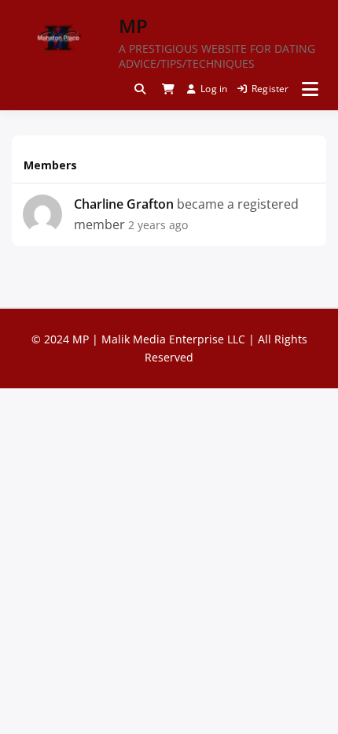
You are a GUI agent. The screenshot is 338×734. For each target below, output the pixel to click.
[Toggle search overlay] (139, 89)
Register (270, 88)
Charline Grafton (124, 204)
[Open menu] (310, 89)
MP (133, 26)
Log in (213, 88)
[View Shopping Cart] (168, 89)
